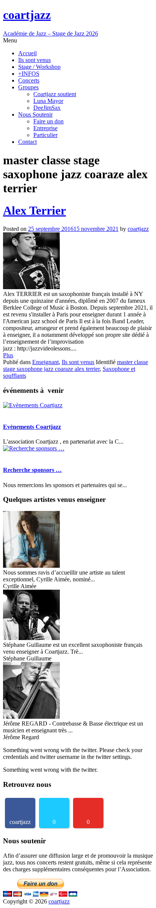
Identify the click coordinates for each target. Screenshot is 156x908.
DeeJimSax (47, 107)
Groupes (28, 87)
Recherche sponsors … (32, 470)
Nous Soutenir (35, 114)
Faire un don (48, 121)
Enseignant (45, 362)
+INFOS (28, 73)
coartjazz (138, 229)
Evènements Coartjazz (32, 427)
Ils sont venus (34, 60)
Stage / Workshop (39, 67)
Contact (27, 142)
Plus (8, 355)
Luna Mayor (48, 101)
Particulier (45, 135)
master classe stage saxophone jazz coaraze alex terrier (75, 365)
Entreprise (45, 128)
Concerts (28, 80)
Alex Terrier (34, 210)
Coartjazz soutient (54, 94)
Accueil (27, 53)
